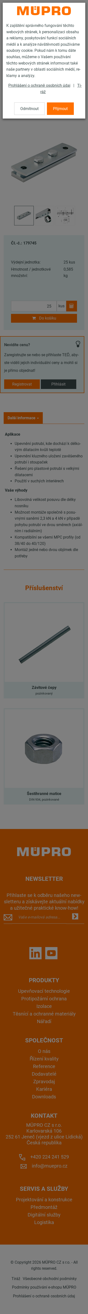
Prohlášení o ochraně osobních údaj (39, 85)
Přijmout (60, 108)
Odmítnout (29, 108)
